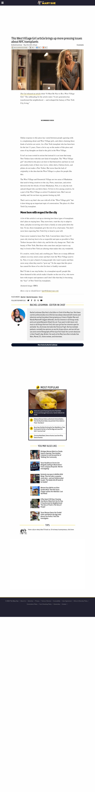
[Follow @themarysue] (28, 301)
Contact (64, 604)
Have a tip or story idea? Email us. (39, 529)
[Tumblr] (38, 301)
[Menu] (2, 3)
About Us (23, 601)
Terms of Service (46, 601)
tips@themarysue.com (50, 290)
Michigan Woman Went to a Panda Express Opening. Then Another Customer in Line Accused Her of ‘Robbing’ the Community (51, 454)
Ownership (57, 604)
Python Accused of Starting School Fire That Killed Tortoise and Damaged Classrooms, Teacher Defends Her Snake (49, 413)
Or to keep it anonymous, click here (62, 529)
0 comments (80, 45)
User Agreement (67, 601)
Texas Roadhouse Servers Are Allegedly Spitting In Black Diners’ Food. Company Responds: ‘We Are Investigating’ (52, 466)
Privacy (37, 601)
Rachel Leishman (17, 45)
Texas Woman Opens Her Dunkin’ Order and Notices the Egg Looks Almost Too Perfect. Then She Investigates (51, 515)
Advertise (30, 601)
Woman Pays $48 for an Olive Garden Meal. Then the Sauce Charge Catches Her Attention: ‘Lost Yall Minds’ (52, 490)
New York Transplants (32, 297)
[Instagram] (35, 301)
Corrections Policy (32, 604)
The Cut (40, 297)
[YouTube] (41, 301)
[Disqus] (47, 564)
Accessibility (56, 601)
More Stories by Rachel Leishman (47, 345)
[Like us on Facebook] (31, 301)
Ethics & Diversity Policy (81, 601)
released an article (30, 93)
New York (23, 297)
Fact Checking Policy (45, 604)
